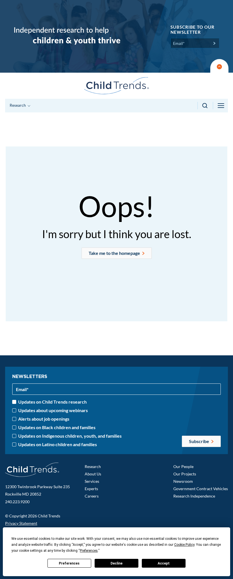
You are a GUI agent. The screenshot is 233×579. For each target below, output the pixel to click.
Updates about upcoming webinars (53, 410)
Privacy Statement (21, 523)
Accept (164, 563)
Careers (92, 496)
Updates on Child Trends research (52, 401)
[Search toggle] (205, 105)
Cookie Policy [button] (184, 545)
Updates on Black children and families (56, 427)
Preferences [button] (89, 551)
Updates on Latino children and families (57, 444)
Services (92, 481)
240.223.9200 (17, 501)
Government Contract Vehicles (200, 488)
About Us (93, 473)
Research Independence (194, 496)
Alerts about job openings (43, 418)
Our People (183, 466)
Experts (91, 488)
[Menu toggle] (221, 105)
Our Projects (184, 473)
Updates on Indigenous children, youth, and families (70, 436)
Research (93, 466)
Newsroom (183, 481)
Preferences (69, 563)
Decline (116, 563)
